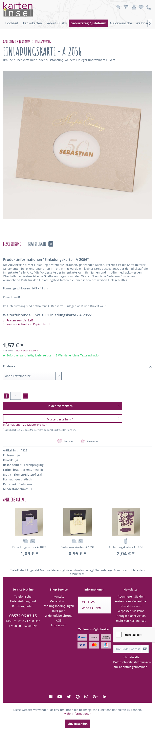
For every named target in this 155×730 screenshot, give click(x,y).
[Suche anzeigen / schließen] (118, 7)
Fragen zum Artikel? (19, 320)
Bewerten (92, 441)
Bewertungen (40, 244)
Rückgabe (58, 611)
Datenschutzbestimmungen (132, 662)
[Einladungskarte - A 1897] (29, 522)
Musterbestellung (60, 419)
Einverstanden (78, 724)
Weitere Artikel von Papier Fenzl (28, 324)
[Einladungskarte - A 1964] (126, 522)
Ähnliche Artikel (14, 500)
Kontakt (58, 596)
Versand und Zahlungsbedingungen (58, 603)
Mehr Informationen (77, 714)
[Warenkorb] (126, 7)
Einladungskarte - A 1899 (77, 547)
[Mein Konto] (134, 7)
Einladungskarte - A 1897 (29, 547)
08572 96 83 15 (23, 615)
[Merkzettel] (141, 7)
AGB (59, 620)
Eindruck (9, 366)
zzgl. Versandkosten (27, 350)
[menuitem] (11, 23)
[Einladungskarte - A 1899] (77, 522)
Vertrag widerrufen (91, 605)
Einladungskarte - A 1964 (126, 547)
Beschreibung (12, 244)
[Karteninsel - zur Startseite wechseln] (23, 9)
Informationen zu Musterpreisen (25, 424)
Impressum (58, 625)
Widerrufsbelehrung (58, 615)
